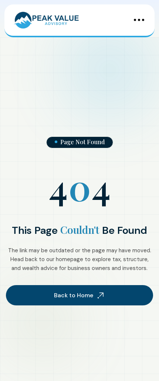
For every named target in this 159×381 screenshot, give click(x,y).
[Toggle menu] (139, 20)
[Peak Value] (46, 20)
